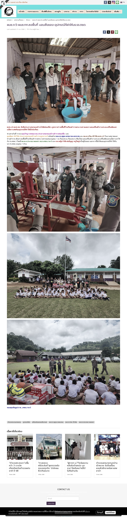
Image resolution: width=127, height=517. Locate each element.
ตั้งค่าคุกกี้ (100, 512)
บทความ (66, 11)
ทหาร (81, 11)
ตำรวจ (74, 11)
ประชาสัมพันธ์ (106, 11)
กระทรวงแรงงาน (33, 11)
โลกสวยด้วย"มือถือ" (92, 11)
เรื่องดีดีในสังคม (47, 11)
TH (123, 2)
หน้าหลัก (22, 11)
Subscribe (51, 503)
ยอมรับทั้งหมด (110, 512)
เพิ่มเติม (116, 11)
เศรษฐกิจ (58, 11)
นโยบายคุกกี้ (24, 513)
